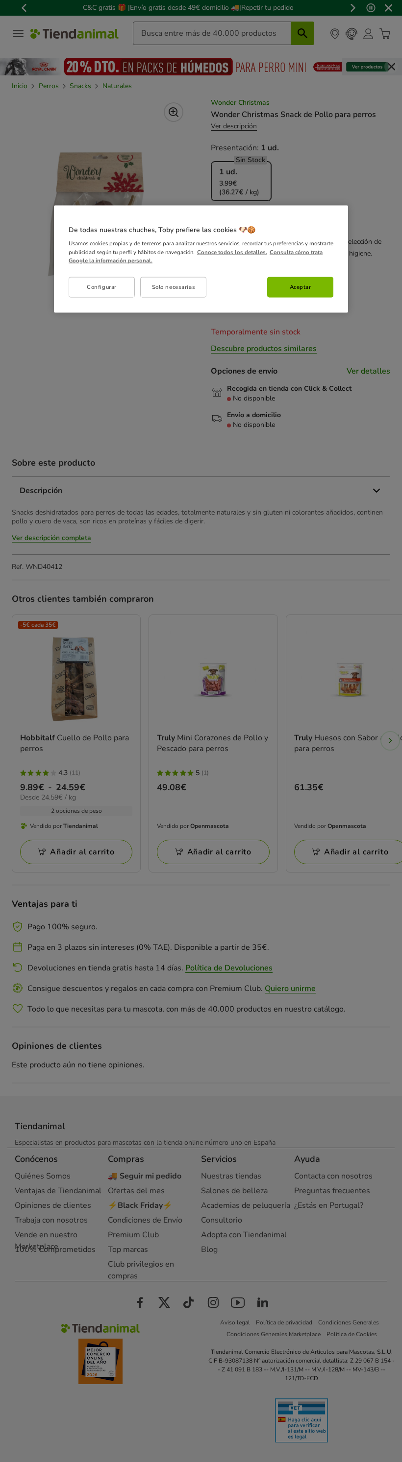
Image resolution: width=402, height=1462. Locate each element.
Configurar (102, 286)
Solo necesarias (174, 286)
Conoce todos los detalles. (232, 252)
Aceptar (300, 286)
